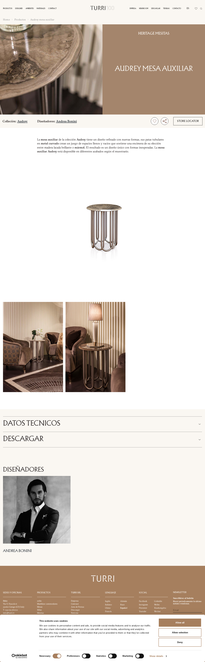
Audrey (22, 121)
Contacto (176, 8)
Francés (108, 611)
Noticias (74, 613)
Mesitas (40, 613)
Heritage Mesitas (153, 33)
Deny (180, 642)
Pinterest (143, 608)
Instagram (143, 604)
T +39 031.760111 (10, 610)
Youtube (142, 611)
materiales (41, 8)
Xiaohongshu (160, 608)
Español (123, 608)
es (188, 8)
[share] (164, 121)
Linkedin (158, 601)
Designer (19, 8)
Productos (7, 8)
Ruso (122, 604)
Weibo (157, 604)
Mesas (40, 607)
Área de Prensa (77, 607)
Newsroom (143, 8)
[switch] (86, 656)
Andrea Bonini (66, 121)
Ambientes (30, 8)
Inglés (107, 601)
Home (6, 19)
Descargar (155, 8)
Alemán (123, 601)
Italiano (108, 604)
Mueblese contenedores (47, 604)
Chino (108, 608)
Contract (52, 8)
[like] (154, 121)
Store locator (188, 121)
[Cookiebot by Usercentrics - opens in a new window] (19, 656)
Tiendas (166, 8)
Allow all (179, 622)
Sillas (39, 610)
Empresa (133, 8)
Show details (156, 656)
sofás (39, 601)
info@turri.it (8, 613)
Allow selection (180, 632)
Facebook (143, 601)
